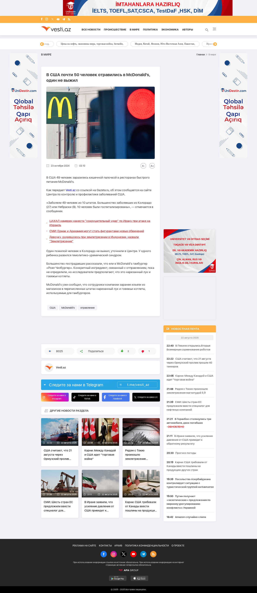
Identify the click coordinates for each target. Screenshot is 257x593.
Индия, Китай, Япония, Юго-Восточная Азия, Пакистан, (150, 44)
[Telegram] (63, 19)
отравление (87, 307)
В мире (135, 29)
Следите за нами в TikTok (87, 397)
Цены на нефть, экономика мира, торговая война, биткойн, (77, 44)
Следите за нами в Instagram (57, 397)
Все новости (91, 29)
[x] (52, 19)
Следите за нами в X (148, 397)
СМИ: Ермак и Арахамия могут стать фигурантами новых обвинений (96, 231)
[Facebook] (41, 19)
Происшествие (115, 29)
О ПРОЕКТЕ (178, 545)
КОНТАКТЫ (105, 545)
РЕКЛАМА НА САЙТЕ (84, 545)
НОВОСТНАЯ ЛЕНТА (185, 329)
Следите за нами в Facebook (118, 397)
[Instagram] (46, 19)
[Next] (215, 44)
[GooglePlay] (118, 578)
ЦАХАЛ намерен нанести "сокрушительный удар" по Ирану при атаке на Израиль (99, 223)
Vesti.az (71, 190)
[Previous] (42, 44)
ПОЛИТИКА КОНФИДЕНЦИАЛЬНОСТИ (147, 545)
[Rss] (69, 19)
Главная (201, 54)
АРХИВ (118, 545)
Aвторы (187, 29)
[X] (123, 554)
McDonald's (68, 307)
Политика (150, 29)
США (53, 307)
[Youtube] (58, 19)
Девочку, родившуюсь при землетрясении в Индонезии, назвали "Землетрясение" (94, 239)
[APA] (128, 570)
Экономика (170, 29)
